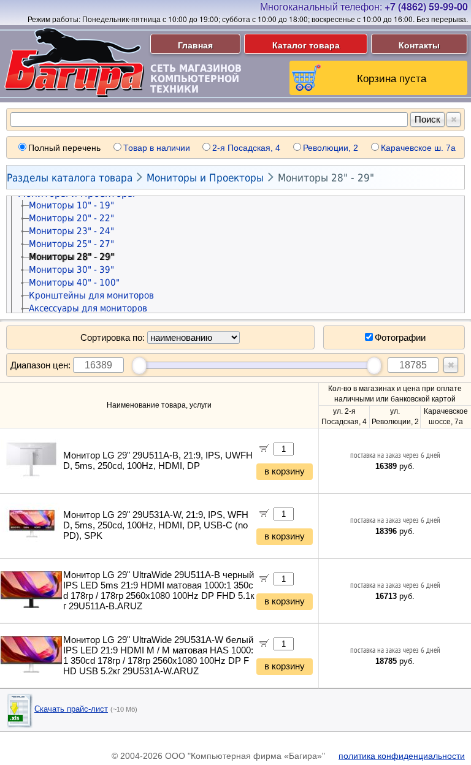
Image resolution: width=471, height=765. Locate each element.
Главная (195, 45)
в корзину (284, 471)
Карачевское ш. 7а (418, 148)
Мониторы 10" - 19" (71, 205)
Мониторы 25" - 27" (71, 243)
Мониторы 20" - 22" (71, 218)
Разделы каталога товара (69, 178)
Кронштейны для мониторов (91, 295)
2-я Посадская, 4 (246, 148)
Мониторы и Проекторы (205, 178)
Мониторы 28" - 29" (326, 178)
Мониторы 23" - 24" (71, 231)
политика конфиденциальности (402, 756)
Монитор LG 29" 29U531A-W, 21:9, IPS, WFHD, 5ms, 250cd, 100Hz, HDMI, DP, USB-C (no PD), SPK (155, 525)
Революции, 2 (330, 148)
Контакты (419, 45)
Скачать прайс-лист (71, 709)
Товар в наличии (156, 148)
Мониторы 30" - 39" (71, 269)
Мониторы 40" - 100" (74, 282)
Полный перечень (64, 148)
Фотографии (400, 337)
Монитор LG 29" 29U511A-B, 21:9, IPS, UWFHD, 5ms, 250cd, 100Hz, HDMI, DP (158, 461)
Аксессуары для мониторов (88, 308)
